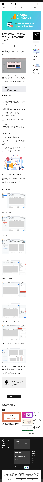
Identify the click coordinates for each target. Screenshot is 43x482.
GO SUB (15, 7)
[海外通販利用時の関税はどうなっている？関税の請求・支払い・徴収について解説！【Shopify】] (36, 51)
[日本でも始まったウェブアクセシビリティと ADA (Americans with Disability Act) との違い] (36, 65)
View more (31, 433)
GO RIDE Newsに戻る (14, 396)
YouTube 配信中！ (39, 4)
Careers (30, 7)
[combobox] (30, 4)
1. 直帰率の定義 (7, 89)
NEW (4, 409)
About (25, 7)
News (21, 7)
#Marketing (5, 45)
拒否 (33, 479)
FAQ (14, 468)
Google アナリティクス (7, 187)
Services (4, 7)
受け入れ (21, 479)
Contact (34, 7)
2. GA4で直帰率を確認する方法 (10, 90)
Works (10, 7)
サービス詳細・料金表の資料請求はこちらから (10, 0)
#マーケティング (11, 45)
